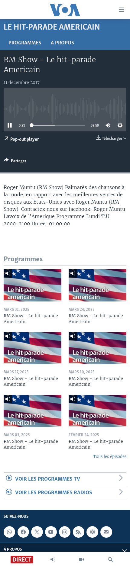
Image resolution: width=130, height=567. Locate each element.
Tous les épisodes (109, 456)
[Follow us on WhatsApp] (9, 532)
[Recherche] (110, 559)
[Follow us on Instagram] (64, 532)
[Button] (15, 162)
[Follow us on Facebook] (23, 532)
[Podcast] (92, 532)
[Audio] (53, 559)
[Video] (82, 559)
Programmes (24, 43)
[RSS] (78, 532)
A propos (62, 43)
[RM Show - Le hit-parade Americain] (32, 285)
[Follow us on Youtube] (51, 532)
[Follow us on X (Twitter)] (37, 532)
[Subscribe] (106, 532)
